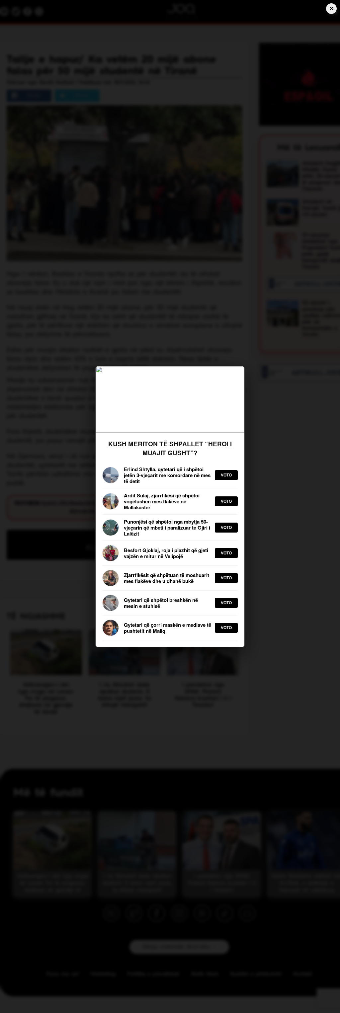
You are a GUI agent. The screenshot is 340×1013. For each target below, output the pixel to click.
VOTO (226, 475)
